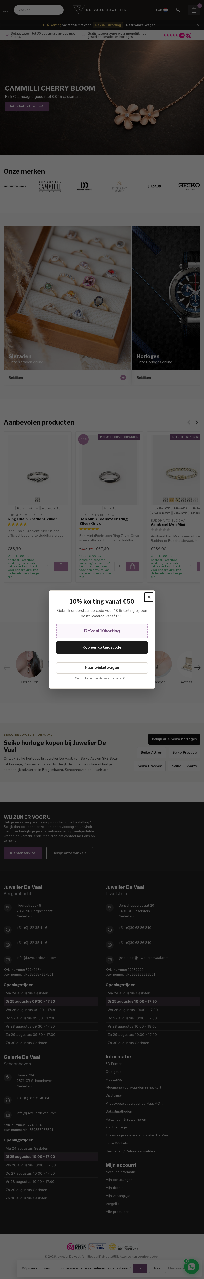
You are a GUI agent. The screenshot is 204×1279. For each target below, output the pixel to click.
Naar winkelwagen (102, 667)
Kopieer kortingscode (102, 647)
